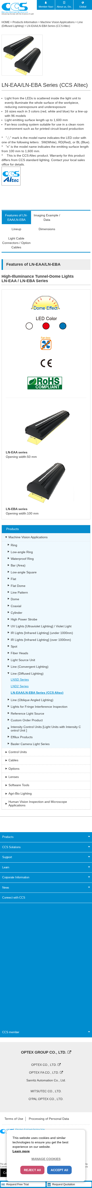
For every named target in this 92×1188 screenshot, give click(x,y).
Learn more (21, 1151)
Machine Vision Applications (57, 22)
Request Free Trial (17, 1184)
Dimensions (47, 229)
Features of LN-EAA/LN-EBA (16, 217)
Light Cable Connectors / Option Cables (16, 243)
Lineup (16, 229)
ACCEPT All (59, 1170)
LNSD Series (20, 679)
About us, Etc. (64, 6)
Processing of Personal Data (49, 1118)
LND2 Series (20, 686)
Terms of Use (13, 1118)
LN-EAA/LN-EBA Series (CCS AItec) (48, 26)
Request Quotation (63, 1184)
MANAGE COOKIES (46, 1159)
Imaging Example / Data (47, 217)
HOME (6, 22)
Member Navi (46, 6)
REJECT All (32, 1170)
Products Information (25, 22)
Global (82, 6)
